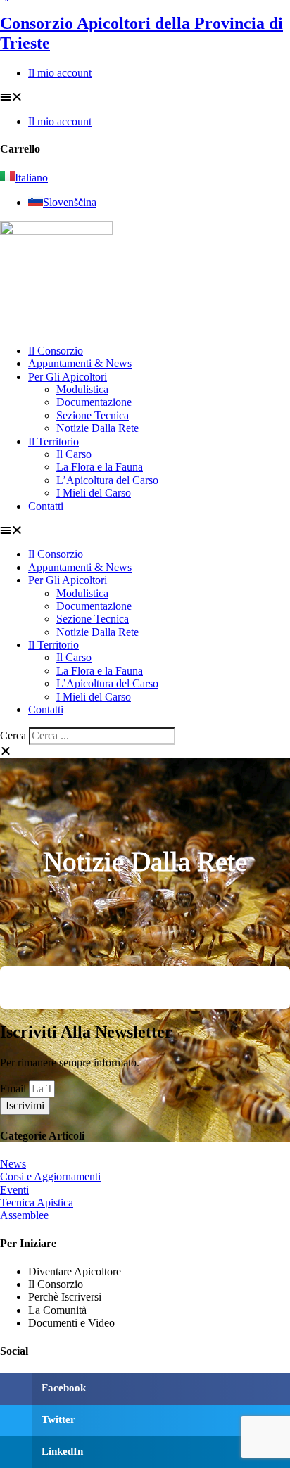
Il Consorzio (55, 351)
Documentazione (94, 402)
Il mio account (60, 73)
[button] (145, 97)
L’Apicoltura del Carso (107, 480)
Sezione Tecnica (92, 415)
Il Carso (74, 454)
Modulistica (82, 389)
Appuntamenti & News (80, 363)
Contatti (45, 506)
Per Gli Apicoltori (67, 377)
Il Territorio (53, 441)
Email (14, 1088)
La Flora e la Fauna (99, 467)
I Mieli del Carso (93, 493)
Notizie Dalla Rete (97, 428)
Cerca (13, 735)
